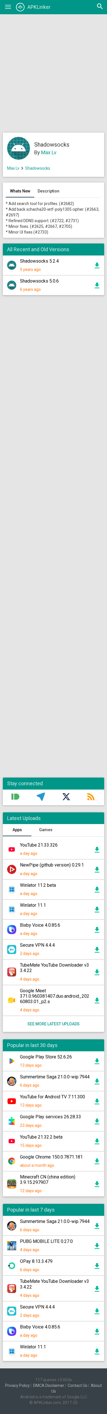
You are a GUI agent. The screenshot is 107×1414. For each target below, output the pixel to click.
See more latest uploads (53, 1024)
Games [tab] (46, 829)
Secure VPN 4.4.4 (37, 945)
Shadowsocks (37, 168)
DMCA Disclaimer (48, 1385)
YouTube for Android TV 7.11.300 (52, 1096)
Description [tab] (48, 191)
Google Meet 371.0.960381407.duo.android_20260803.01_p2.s (54, 996)
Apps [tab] (17, 829)
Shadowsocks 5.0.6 (39, 281)
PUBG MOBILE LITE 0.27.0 (46, 1241)
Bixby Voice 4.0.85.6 (40, 925)
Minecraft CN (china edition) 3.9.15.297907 (47, 1179)
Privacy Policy (17, 1385)
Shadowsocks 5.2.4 (39, 261)
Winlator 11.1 (33, 905)
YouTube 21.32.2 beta (41, 1137)
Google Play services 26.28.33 (50, 1116)
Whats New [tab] (20, 191)
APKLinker (39, 7)
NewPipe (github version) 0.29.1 (52, 865)
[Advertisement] (53, 73)
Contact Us (77, 1385)
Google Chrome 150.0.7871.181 (51, 1157)
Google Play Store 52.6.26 (46, 1057)
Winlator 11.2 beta (38, 885)
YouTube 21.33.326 (39, 845)
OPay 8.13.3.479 (36, 1261)
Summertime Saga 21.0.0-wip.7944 (55, 1077)
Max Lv (48, 152)
